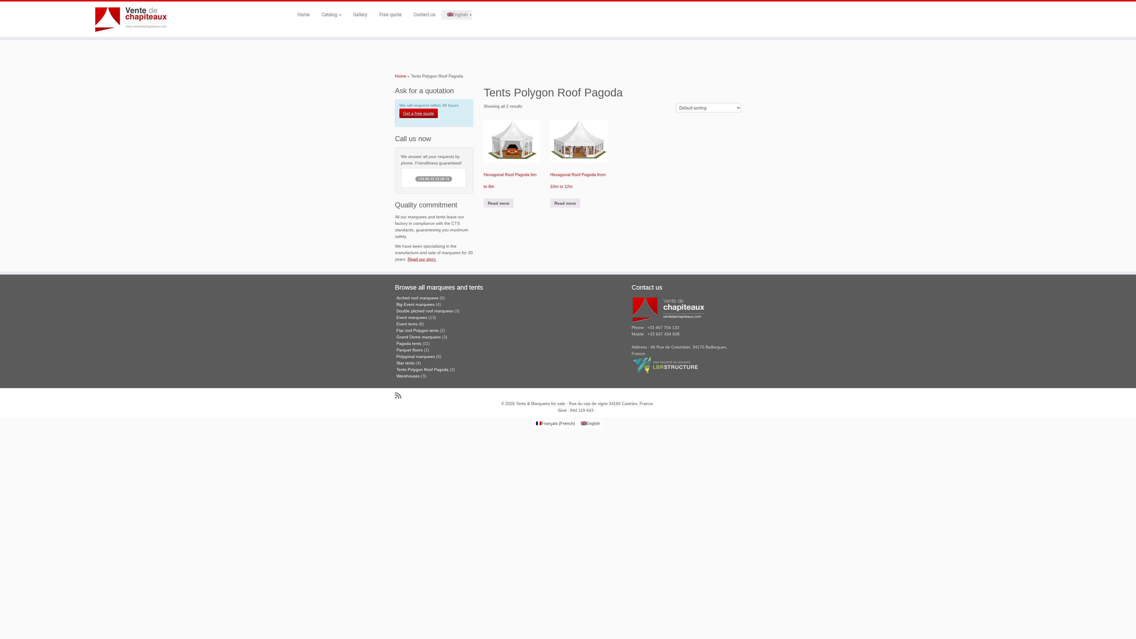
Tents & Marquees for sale (540, 403)
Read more (498, 203)
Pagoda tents (408, 343)
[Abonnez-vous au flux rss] (400, 395)
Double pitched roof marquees (424, 311)
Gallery (360, 14)
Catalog (330, 14)
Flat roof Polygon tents (417, 330)
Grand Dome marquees (418, 337)
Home (303, 14)
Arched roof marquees (417, 298)
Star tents (405, 363)
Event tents (406, 324)
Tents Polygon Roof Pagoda (422, 369)
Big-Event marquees (415, 304)
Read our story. (422, 259)
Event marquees (411, 317)
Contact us (424, 14)
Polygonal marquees (415, 356)
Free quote (390, 14)
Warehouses (408, 376)
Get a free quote (418, 113)
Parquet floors (409, 350)
